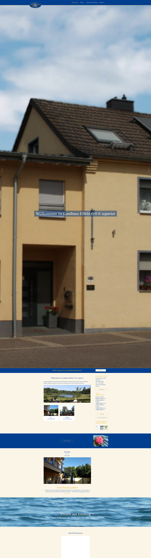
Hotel (81, 2)
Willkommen (75, 2)
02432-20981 (100, 383)
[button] (2, 170)
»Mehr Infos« (67, 493)
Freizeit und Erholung (91, 2)
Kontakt (101, 2)
